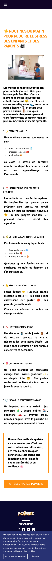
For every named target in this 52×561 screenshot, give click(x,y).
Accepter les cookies (15, 556)
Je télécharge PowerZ (26, 484)
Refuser (36, 556)
